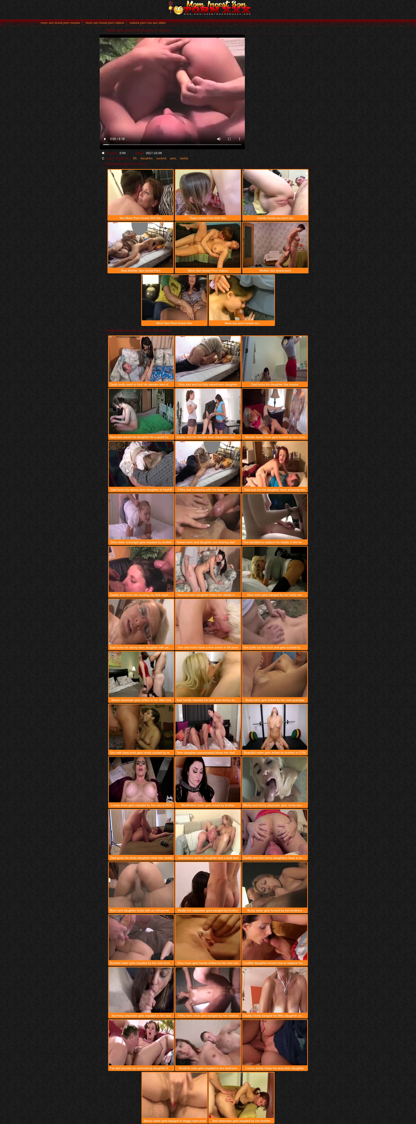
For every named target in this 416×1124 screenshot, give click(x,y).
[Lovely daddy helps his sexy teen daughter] (274, 1042)
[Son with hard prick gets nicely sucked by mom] (141, 727)
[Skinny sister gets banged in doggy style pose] (174, 1095)
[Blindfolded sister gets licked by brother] (208, 779)
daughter (146, 158)
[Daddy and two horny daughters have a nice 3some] (274, 832)
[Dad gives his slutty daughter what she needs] (141, 832)
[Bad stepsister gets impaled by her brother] (241, 1095)
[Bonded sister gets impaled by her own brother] (141, 937)
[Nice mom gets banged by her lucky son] (274, 569)
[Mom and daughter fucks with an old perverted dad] (141, 885)
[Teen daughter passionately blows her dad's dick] (208, 727)
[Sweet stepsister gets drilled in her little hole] (141, 674)
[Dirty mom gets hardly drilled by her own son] (208, 937)
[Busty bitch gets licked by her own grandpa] (274, 674)
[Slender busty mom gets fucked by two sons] (274, 411)
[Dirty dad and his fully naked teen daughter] (208, 359)
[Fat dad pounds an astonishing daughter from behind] (141, 1042)
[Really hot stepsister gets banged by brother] (208, 885)
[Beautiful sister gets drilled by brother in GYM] (274, 727)
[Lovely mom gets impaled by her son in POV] (141, 779)
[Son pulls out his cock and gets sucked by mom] (274, 622)
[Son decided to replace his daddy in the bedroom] (274, 516)
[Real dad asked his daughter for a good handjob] (141, 411)
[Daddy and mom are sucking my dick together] (141, 569)
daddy (184, 158)
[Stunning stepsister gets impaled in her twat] (141, 990)
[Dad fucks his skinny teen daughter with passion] (141, 622)
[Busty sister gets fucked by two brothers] (274, 885)
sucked (161, 158)
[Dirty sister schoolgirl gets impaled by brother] (141, 516)
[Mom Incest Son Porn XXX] (208, 7)
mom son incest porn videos (105, 22)
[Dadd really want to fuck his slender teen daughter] (141, 359)
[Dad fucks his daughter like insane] (274, 359)
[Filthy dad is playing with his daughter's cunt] (208, 464)
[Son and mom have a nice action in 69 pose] (208, 622)
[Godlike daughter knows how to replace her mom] (274, 937)
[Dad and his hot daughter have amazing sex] (274, 464)
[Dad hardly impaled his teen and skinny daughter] (208, 674)
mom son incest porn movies (60, 22)
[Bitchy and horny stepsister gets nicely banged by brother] (274, 779)
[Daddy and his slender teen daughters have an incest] (208, 411)
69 (134, 158)
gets (173, 158)
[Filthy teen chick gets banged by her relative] (208, 990)
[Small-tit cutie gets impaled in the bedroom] (208, 1042)
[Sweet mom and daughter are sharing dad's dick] (208, 516)
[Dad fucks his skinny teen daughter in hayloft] (141, 464)
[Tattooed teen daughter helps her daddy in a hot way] (208, 569)
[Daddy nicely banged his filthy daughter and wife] (274, 990)
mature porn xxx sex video (148, 22)
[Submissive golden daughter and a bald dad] (208, 832)
